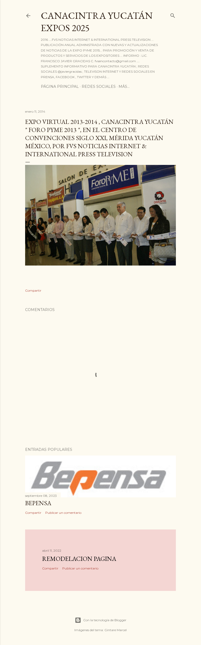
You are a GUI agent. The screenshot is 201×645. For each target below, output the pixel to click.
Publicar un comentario (63, 513)
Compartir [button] (33, 290)
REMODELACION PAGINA (79, 559)
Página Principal (60, 86)
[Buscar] (173, 14)
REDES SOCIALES (99, 86)
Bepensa (38, 503)
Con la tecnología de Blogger (104, 620)
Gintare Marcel (115, 630)
